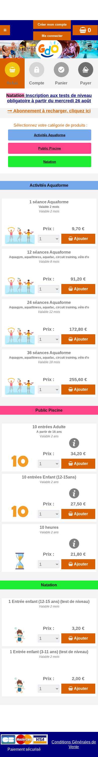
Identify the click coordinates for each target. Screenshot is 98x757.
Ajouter (81, 238)
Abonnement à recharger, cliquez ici (52, 110)
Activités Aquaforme (49, 135)
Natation (49, 162)
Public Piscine (49, 148)
